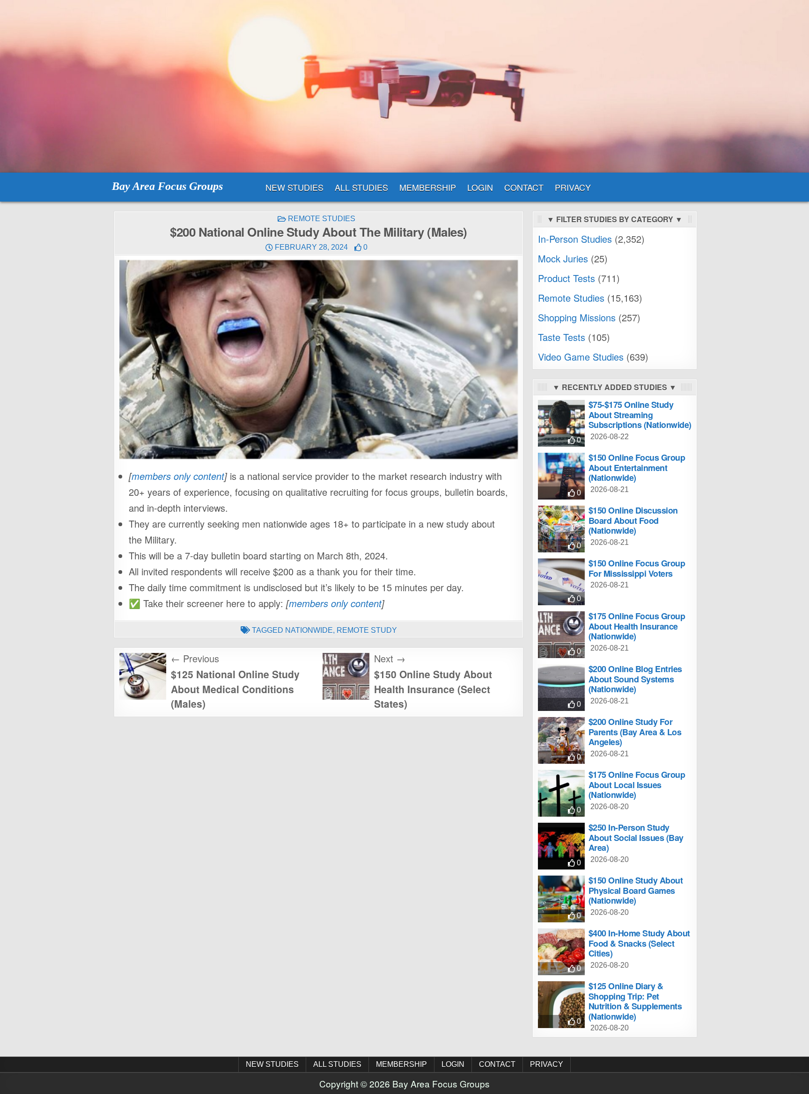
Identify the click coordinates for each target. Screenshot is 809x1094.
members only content (178, 476)
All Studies (361, 187)
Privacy (573, 187)
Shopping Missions (577, 317)
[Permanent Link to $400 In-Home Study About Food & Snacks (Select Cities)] (561, 951)
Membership (427, 187)
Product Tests (566, 278)
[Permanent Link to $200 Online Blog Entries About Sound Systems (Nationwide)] (561, 687)
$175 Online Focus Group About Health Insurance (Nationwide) (636, 626)
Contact (524, 187)
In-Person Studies (575, 239)
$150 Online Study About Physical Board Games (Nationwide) (635, 890)
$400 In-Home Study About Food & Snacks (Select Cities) (639, 943)
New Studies (294, 187)
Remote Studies (321, 219)
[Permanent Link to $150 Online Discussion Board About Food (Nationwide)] (561, 529)
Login (480, 187)
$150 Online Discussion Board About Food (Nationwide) (633, 520)
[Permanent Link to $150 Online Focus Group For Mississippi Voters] (561, 581)
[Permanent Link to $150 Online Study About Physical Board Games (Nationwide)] (561, 899)
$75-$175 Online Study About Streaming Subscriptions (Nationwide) (639, 414)
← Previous (195, 658)
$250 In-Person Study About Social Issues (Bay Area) (636, 837)
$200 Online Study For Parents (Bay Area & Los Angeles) (635, 732)
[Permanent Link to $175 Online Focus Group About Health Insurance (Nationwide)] (561, 634)
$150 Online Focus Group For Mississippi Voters (636, 568)
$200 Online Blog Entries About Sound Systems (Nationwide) (635, 679)
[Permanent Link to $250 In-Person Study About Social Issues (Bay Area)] (561, 846)
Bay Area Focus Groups (167, 186)
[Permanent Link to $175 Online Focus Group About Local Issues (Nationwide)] (561, 793)
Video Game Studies (581, 356)
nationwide (309, 630)
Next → (389, 658)
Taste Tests (561, 337)
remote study (367, 630)
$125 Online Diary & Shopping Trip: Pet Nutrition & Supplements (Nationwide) (635, 1001)
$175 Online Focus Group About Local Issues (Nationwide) (636, 784)
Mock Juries (563, 258)
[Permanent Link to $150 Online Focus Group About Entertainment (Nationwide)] (561, 476)
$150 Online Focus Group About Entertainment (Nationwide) (636, 467)
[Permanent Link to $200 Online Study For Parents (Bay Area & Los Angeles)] (561, 740)
